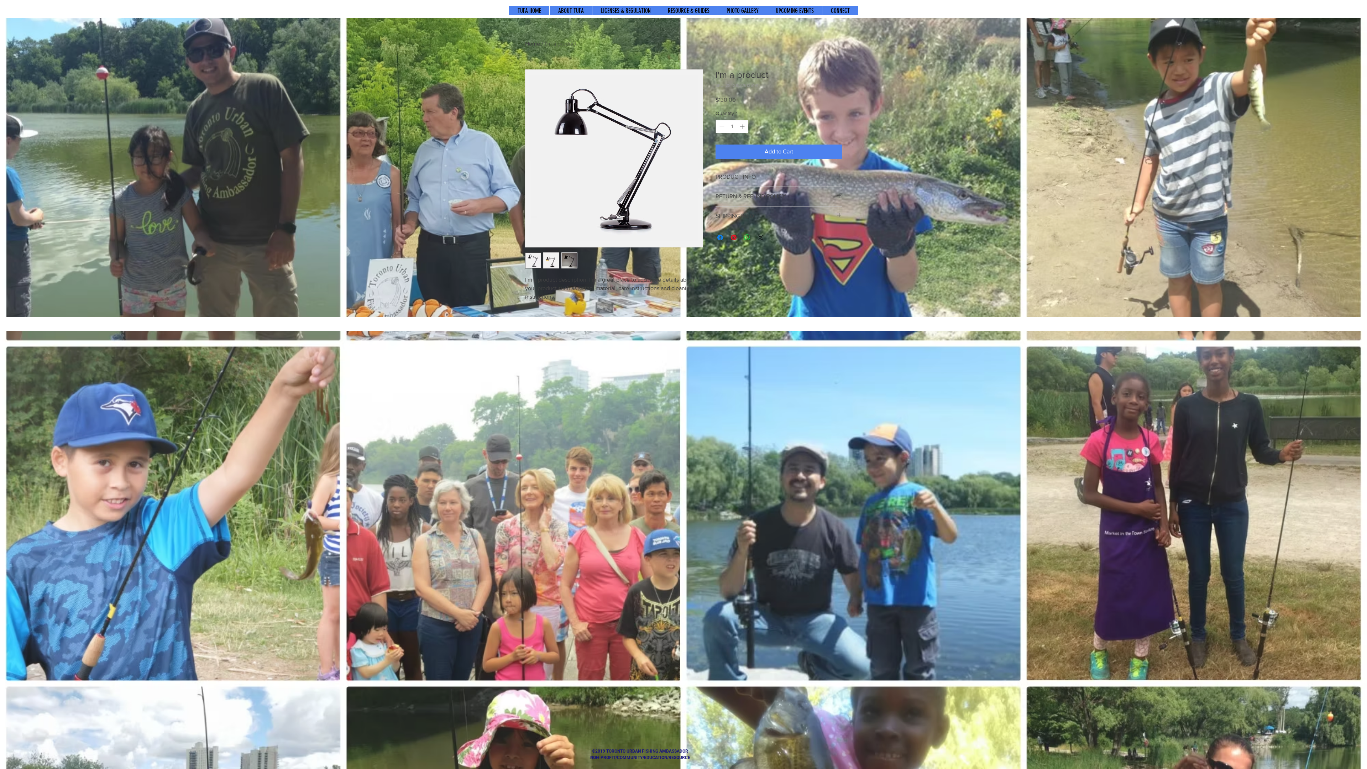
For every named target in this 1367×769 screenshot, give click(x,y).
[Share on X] (760, 237)
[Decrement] (721, 126)
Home (532, 44)
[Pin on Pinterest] (733, 237)
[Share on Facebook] (720, 237)
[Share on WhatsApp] (747, 237)
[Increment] (742, 126)
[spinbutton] (732, 126)
